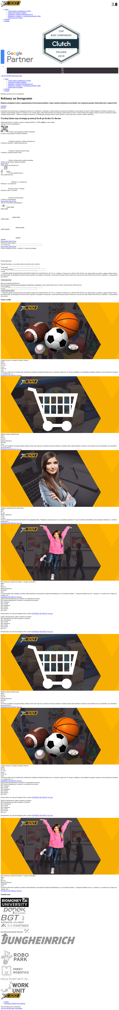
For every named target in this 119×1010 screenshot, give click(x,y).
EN (62, 70)
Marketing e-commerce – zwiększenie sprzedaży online (24, 16)
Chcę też (19, 375)
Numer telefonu (5, 287)
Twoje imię (4, 267)
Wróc (6, 201)
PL (5, 67)
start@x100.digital (16, 1008)
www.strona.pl (5, 244)
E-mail (3, 271)
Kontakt (6, 21)
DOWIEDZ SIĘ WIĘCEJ (8, 375)
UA (62, 72)
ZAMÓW (4, 106)
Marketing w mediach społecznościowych (20, 14)
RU (62, 68)
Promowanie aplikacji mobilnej (17, 13)
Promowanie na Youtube (15, 18)
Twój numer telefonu (7, 269)
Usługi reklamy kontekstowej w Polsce (19, 11)
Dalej (2, 163)
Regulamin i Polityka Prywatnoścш (14, 1003)
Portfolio (7, 19)
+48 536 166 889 (6, 76)
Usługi (6, 9)
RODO (6, 1002)
